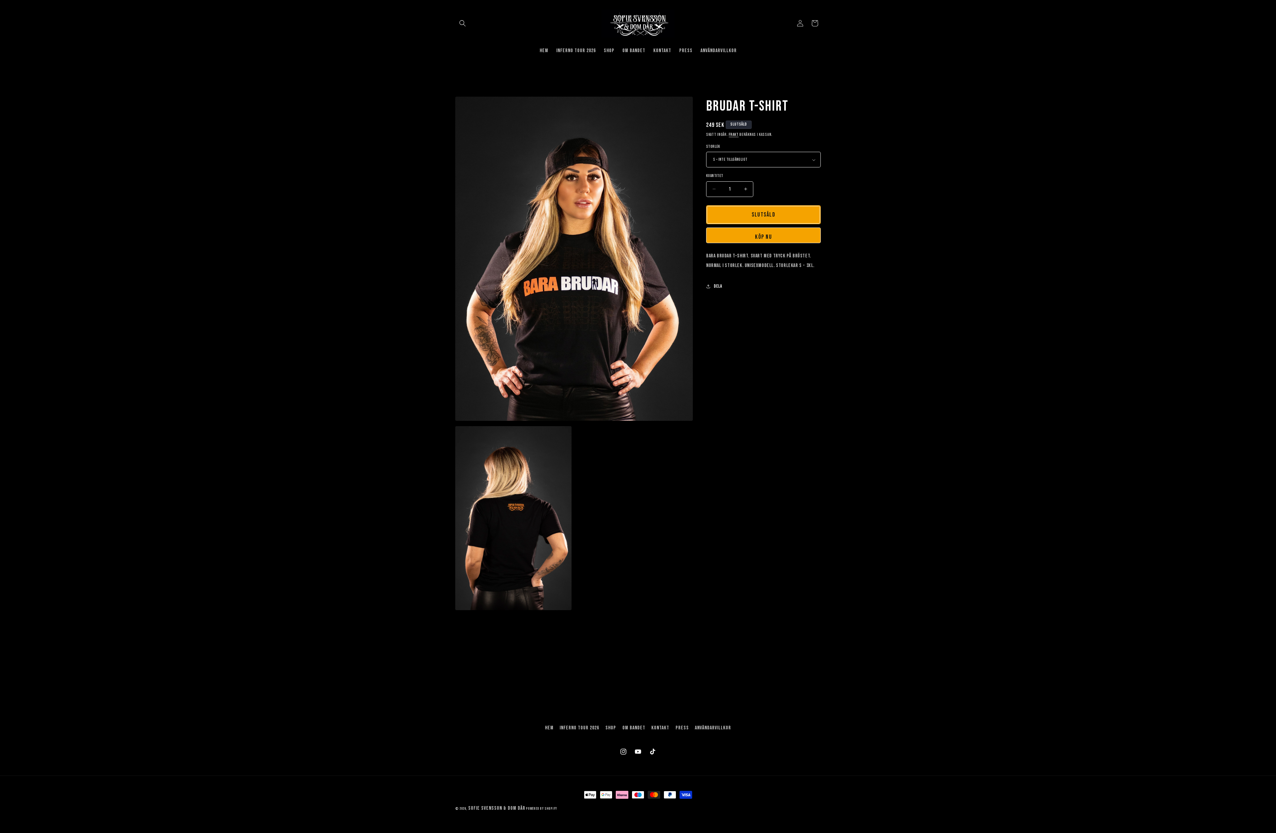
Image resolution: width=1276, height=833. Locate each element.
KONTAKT (660, 728)
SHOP (610, 728)
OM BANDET (633, 728)
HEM (549, 728)
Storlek (713, 146)
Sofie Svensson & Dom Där (496, 808)
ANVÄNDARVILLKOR (713, 728)
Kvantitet (714, 175)
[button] (462, 23)
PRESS (682, 728)
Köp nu (763, 236)
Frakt (734, 134)
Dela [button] (718, 286)
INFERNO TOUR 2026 (579, 728)
